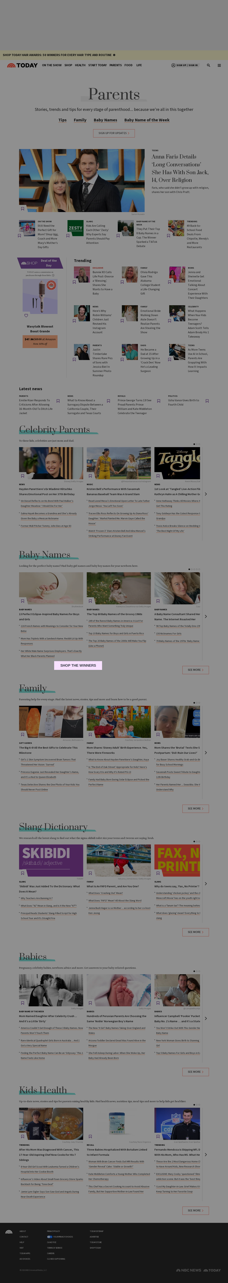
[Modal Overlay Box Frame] (114, 641)
